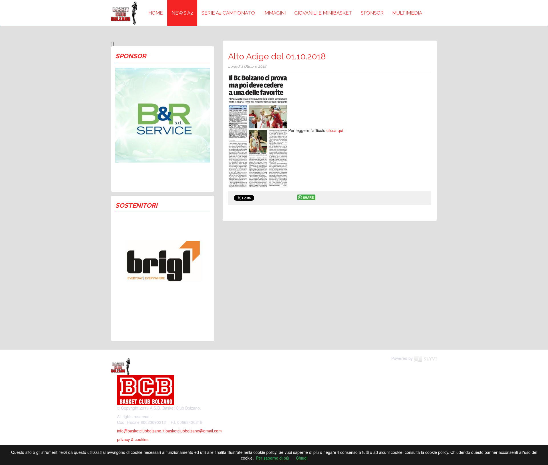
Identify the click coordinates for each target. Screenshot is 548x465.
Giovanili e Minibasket (323, 13)
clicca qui (335, 130)
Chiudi (301, 458)
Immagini (274, 13)
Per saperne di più (272, 458)
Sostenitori (136, 205)
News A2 (182, 13)
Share (308, 197)
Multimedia (407, 13)
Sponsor (372, 13)
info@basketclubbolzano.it (140, 431)
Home (155, 13)
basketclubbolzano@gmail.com (194, 431)
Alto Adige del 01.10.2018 (277, 56)
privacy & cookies (132, 439)
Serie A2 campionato (228, 13)
